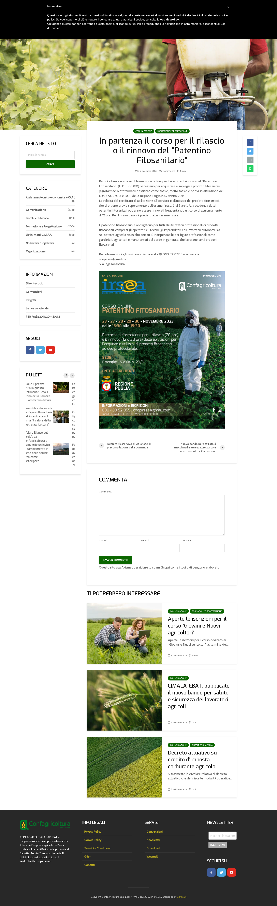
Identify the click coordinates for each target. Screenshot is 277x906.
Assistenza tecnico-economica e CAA (49, 197)
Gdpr (87, 856)
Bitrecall (181, 896)
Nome (103, 540)
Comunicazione (143, 131)
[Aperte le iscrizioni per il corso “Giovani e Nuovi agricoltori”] (124, 633)
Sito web (187, 540)
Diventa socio (34, 283)
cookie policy (169, 19)
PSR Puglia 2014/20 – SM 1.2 (43, 316)
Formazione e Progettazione (172, 131)
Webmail (152, 856)
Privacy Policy (92, 831)
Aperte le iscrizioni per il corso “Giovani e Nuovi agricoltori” (197, 626)
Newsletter (153, 840)
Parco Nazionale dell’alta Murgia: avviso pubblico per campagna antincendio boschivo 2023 (59, 455)
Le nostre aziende (37, 308)
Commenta (169, 170)
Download (153, 848)
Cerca (50, 164)
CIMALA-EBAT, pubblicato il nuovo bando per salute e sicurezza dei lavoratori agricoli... (199, 696)
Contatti (89, 865)
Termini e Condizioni (97, 848)
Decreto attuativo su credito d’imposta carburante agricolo (192, 759)
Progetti (31, 300)
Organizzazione (35, 251)
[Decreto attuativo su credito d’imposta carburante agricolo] (124, 767)
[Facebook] (30, 350)
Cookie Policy (92, 840)
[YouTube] (50, 350)
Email (145, 540)
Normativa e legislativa (40, 243)
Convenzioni (34, 291)
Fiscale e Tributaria (202, 745)
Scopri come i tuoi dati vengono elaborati (189, 567)
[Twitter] (40, 350)
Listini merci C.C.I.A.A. (39, 234)
